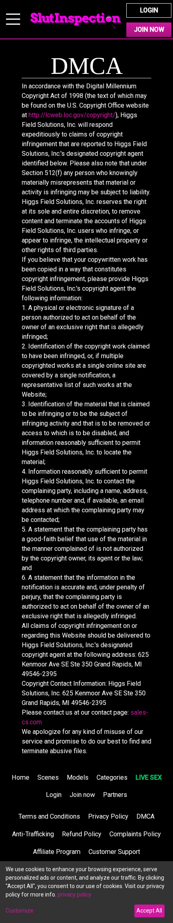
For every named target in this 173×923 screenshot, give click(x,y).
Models (78, 777)
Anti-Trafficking (33, 834)
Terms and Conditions (49, 816)
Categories (112, 777)
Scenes (48, 777)
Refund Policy (81, 834)
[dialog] (86, 892)
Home (20, 777)
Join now (82, 795)
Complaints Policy (135, 834)
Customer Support (114, 852)
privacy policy (74, 894)
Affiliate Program (56, 852)
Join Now (149, 29)
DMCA (145, 816)
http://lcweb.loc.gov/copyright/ (72, 115)
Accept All (149, 910)
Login (149, 10)
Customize (19, 910)
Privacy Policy (108, 816)
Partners (115, 795)
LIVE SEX (149, 777)
